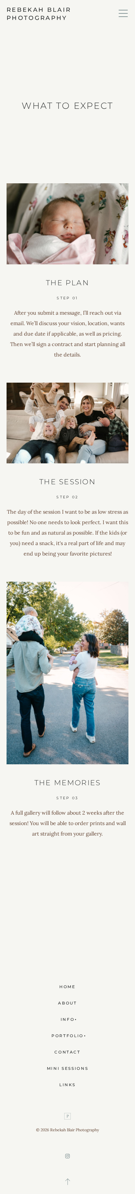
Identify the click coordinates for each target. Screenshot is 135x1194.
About (67, 1003)
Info (68, 1019)
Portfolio (67, 1035)
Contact (67, 1052)
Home (67, 986)
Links (67, 1084)
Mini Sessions (67, 1068)
